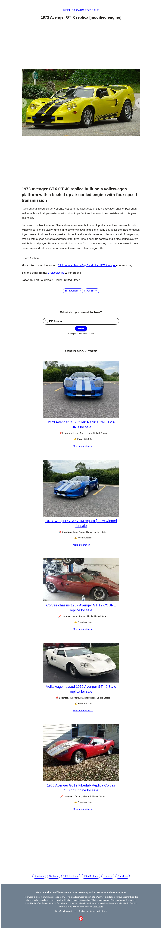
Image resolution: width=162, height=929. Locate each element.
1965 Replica (69, 876)
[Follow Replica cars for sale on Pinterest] (81, 920)
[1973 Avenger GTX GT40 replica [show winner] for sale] (81, 516)
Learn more (98, 906)
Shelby (52, 876)
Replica (38, 876)
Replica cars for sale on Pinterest (93, 911)
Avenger (91, 290)
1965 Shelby (90, 876)
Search (81, 328)
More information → (83, 446)
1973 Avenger (72, 290)
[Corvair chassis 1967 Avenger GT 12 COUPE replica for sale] (81, 600)
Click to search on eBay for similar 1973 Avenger (87, 265)
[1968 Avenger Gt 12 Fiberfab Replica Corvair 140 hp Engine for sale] (81, 780)
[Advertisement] (81, 45)
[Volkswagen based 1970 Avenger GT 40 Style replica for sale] (81, 681)
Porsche (122, 876)
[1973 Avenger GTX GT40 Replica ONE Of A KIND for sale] (81, 417)
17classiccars (56, 272)
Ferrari (106, 876)
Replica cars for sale (81, 10)
